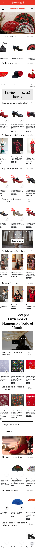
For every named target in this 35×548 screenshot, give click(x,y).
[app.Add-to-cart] (6, 120)
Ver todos (30, 36)
